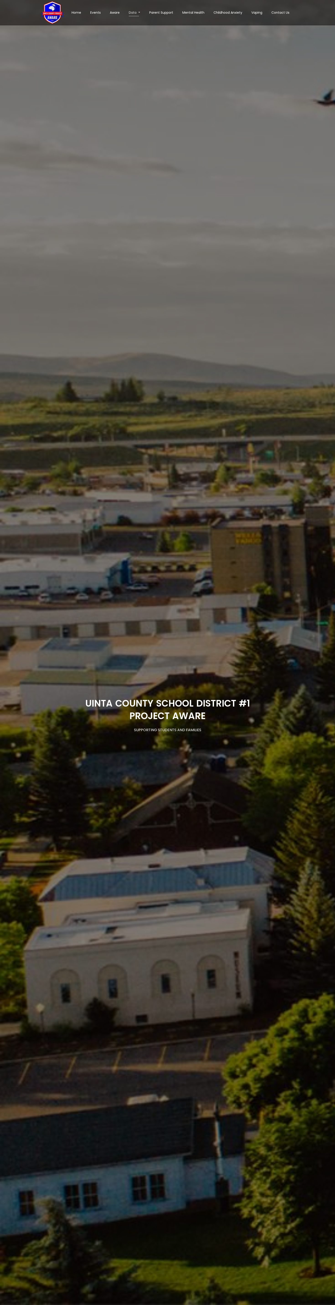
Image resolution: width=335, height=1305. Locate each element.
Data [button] (133, 12)
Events (95, 12)
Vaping (256, 12)
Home (76, 12)
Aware (115, 12)
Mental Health (193, 12)
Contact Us (280, 12)
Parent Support (161, 12)
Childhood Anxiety (228, 12)
